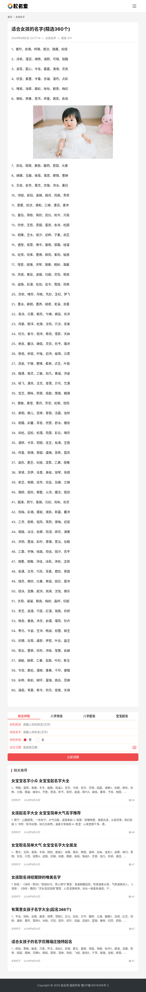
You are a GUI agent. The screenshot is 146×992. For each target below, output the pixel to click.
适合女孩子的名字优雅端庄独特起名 (41, 941)
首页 (10, 17)
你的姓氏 (15, 724)
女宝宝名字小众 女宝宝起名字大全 (40, 781)
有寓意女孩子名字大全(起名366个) (41, 909)
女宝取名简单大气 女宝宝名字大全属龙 (44, 845)
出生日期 (15, 747)
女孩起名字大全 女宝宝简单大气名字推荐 (46, 813)
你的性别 (15, 740)
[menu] (134, 6)
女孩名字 (50, 38)
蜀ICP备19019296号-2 (95, 985)
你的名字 (15, 732)
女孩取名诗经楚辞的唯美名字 (36, 877)
